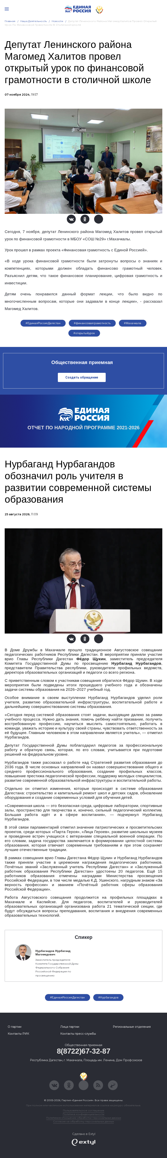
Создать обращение (81, 377)
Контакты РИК (18, 1033)
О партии (14, 1027)
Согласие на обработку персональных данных (83, 1121)
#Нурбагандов (108, 997)
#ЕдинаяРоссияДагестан (43, 323)
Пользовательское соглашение (83, 1110)
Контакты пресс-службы (78, 1033)
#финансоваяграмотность (92, 323)
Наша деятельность (33, 21)
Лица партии (69, 1027)
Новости (57, 21)
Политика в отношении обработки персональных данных (83, 1117)
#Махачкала (132, 323)
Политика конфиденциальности (83, 1114)
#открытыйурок (84, 333)
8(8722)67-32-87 (83, 1051)
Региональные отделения (132, 1027)
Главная (10, 21)
